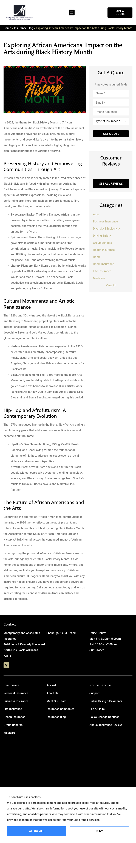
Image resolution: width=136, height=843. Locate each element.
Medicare (10, 732)
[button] (72, 12)
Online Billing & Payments (105, 701)
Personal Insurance (16, 693)
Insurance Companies (60, 709)
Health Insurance (14, 717)
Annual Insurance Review (105, 725)
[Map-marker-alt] (6, 665)
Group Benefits (13, 725)
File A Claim (97, 709)
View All (111, 285)
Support (94, 693)
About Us (52, 693)
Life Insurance (13, 709)
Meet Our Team (56, 701)
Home (7, 28)
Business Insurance (16, 701)
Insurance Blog (23, 28)
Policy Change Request (104, 717)
